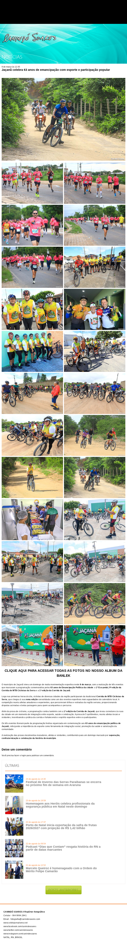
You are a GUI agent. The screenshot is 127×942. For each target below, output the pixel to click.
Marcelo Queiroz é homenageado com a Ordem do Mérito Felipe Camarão (61, 870)
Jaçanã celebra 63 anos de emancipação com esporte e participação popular (56, 69)
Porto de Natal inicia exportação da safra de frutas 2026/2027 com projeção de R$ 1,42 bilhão (61, 826)
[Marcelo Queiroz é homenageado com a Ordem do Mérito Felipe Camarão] (14, 878)
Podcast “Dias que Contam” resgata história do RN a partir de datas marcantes (63, 848)
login (23, 755)
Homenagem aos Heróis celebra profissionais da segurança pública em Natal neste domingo (60, 805)
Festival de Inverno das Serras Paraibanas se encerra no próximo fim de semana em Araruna (63, 783)
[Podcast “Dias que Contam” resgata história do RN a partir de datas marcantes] (14, 856)
